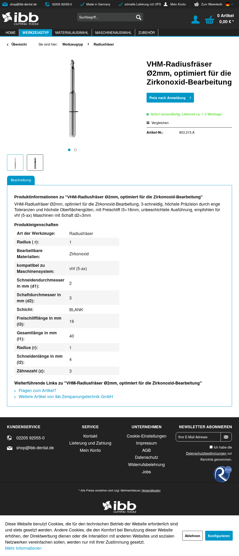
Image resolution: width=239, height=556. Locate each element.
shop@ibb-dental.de (23, 4)
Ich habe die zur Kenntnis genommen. (209, 453)
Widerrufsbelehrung (146, 464)
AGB (146, 450)
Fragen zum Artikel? (37, 390)
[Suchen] (139, 17)
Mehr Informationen (23, 548)
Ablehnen (192, 535)
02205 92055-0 (62, 4)
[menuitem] (110, 17)
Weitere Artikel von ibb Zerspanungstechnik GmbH (65, 396)
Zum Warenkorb (211, 4)
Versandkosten (151, 490)
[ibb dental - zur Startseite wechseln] (20, 18)
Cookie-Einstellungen (146, 436)
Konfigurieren (219, 535)
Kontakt (90, 436)
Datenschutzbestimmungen (206, 453)
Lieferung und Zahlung (90, 443)
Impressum (146, 443)
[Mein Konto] (193, 21)
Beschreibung (21, 180)
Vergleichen (160, 122)
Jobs (146, 471)
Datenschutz (146, 457)
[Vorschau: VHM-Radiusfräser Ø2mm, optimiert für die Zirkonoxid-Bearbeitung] (15, 162)
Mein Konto (178, 4)
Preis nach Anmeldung (167, 97)
